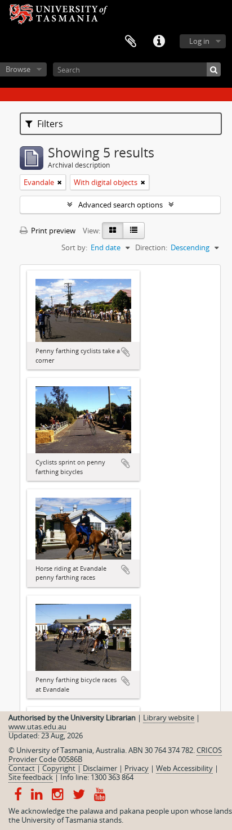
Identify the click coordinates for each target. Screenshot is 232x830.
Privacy (136, 768)
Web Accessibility (184, 768)
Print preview (52, 230)
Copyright (58, 768)
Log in (199, 41)
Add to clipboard (125, 352)
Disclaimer (100, 768)
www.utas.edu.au (37, 726)
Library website (168, 717)
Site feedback (30, 777)
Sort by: (74, 247)
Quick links (159, 42)
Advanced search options (120, 205)
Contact (21, 768)
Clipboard (131, 42)
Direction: (151, 247)
